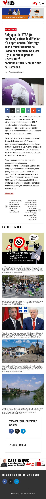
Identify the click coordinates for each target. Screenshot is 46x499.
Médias (7, 29)
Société (13, 29)
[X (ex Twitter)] (17, 431)
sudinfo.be (9, 193)
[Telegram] (23, 431)
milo (6, 72)
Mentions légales (29, 493)
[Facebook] (11, 431)
